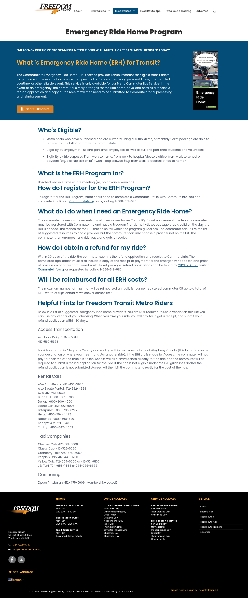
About (78, 11)
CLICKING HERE (188, 265)
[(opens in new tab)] (205, 109)
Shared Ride (98, 11)
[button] (214, 12)
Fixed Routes (123, 11)
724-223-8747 (22, 544)
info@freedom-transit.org (27, 549)
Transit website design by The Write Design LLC (194, 590)
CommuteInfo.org (82, 201)
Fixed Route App (150, 11)
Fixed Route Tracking (178, 11)
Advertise (202, 11)
